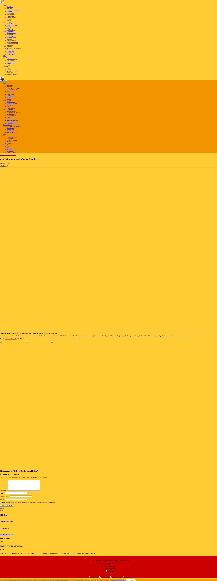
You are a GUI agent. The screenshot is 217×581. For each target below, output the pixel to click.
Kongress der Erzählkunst (14, 48)
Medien (5, 57)
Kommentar (3, 490)
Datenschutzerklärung (12, 74)
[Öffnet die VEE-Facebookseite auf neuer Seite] (94, 577)
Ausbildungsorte (11, 36)
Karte (8, 28)
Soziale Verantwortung (13, 10)
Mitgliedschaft (10, 16)
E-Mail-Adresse (4, 496)
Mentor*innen (10, 14)
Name (2, 493)
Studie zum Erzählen (12, 25)
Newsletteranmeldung (12, 71)
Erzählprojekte (11, 27)
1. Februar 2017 (4, 165)
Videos (9, 65)
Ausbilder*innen (11, 37)
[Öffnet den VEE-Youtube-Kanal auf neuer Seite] (127, 577)
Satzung (9, 19)
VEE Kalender (11, 53)
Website (2, 499)
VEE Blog (3, 515)
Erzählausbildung (8, 31)
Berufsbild (9, 8)
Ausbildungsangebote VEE (14, 34)
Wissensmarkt (10, 51)
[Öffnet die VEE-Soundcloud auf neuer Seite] (115, 577)
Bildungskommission (12, 42)
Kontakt (5, 66)
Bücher (9, 63)
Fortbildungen (10, 49)
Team (8, 68)
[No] (135, 580)
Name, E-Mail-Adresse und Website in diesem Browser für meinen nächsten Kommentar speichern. (28, 502)
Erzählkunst (10, 7)
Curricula (9, 39)
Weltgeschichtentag (12, 54)
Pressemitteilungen (12, 59)
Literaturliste (10, 45)
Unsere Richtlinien (12, 11)
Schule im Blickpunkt (10, 339)
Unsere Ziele (10, 13)
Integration (3, 155)
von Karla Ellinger (5, 163)
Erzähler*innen (7, 22)
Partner (9, 20)
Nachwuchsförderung (12, 43)
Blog (4, 56)
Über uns (5, 5)
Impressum (10, 72)
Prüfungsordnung (11, 40)
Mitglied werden (11, 17)
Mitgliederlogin (11, 30)
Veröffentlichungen (12, 62)
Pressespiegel (10, 60)
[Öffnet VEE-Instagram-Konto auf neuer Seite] (104, 577)
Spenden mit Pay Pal (110, 572)
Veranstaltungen (7, 46)
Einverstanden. (130, 580)
